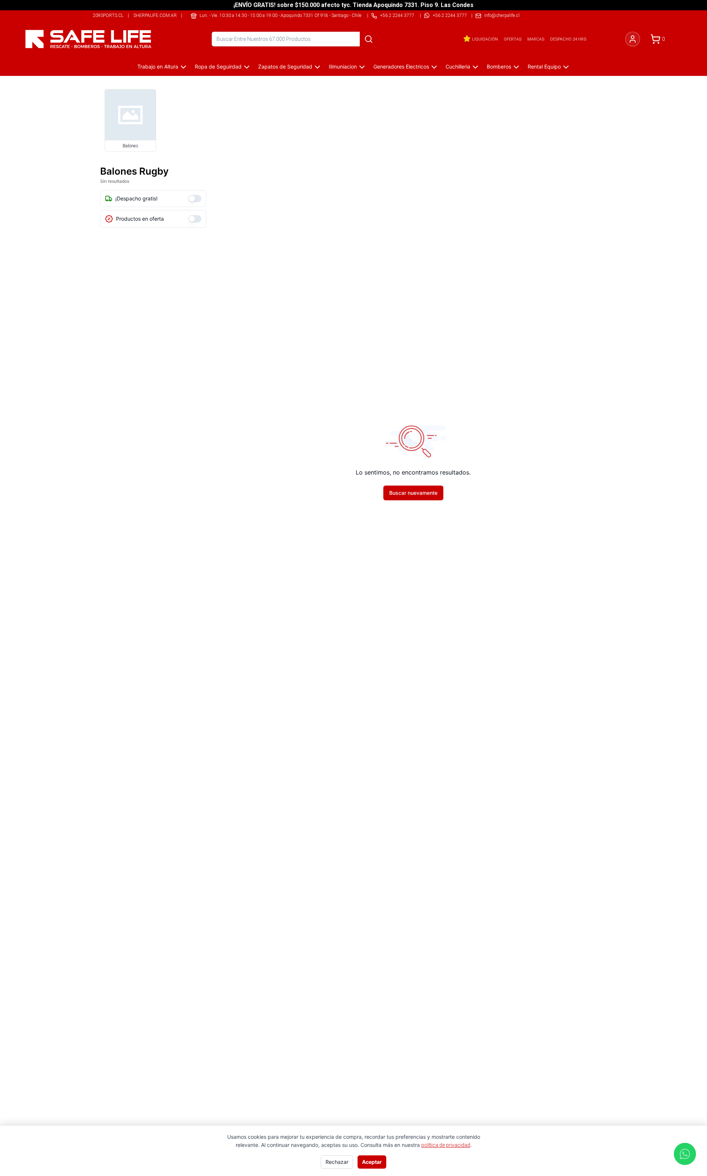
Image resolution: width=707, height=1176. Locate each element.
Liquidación (485, 39)
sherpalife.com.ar (155, 15)
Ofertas (512, 39)
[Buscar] (368, 39)
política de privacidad (445, 1145)
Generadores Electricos (401, 66)
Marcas (535, 39)
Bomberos (499, 66)
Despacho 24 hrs (568, 39)
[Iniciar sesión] (632, 39)
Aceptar (372, 1162)
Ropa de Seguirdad (218, 66)
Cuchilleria (458, 66)
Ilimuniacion (343, 66)
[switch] (194, 198)
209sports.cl (108, 15)
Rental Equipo (544, 66)
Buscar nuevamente (413, 493)
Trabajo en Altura (157, 66)
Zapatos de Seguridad (285, 66)
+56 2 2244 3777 (450, 15)
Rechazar (337, 1162)
